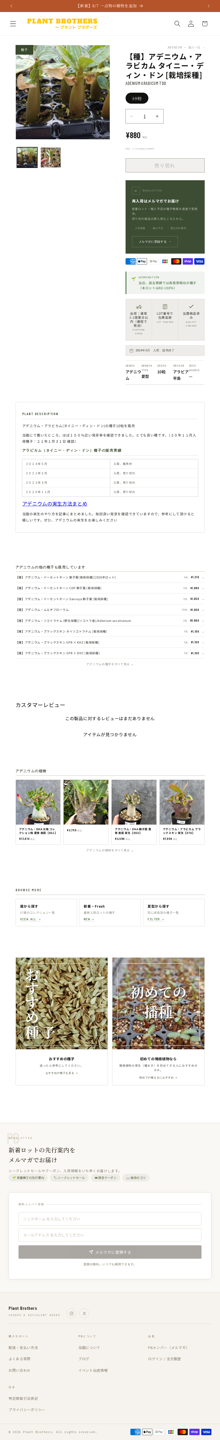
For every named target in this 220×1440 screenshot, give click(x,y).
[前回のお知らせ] (11, 6)
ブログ (83, 1358)
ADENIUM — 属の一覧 (186, 48)
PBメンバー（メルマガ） (168, 1347)
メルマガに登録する (155, 241)
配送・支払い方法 (23, 1347)
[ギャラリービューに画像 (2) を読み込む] (51, 157)
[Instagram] (71, 1313)
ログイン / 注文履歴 (164, 1358)
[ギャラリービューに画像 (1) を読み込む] (27, 157)
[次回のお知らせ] (209, 6)
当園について (89, 1347)
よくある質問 (20, 1358)
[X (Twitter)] (84, 1313)
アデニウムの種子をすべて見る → (110, 664)
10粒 (139, 99)
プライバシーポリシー (27, 1409)
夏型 (145, 376)
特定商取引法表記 (23, 1398)
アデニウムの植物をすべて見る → (110, 850)
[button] (13, 24)
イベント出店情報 (93, 1370)
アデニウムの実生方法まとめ (54, 503)
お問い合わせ (20, 1370)
